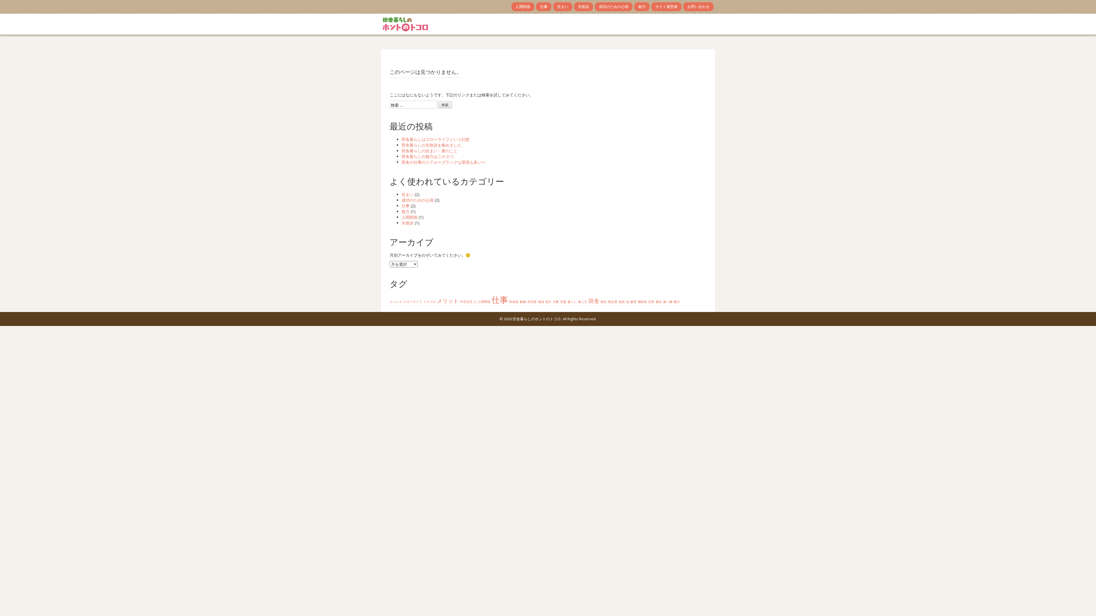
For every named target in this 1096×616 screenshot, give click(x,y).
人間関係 (522, 6)
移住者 (612, 302)
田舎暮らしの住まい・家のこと (430, 150)
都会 (659, 302)
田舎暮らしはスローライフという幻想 (436, 139)
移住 (604, 302)
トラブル (429, 302)
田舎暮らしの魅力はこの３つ (428, 156)
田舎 (594, 301)
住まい (562, 6)
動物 (523, 302)
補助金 (642, 302)
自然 (621, 302)
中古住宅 (466, 302)
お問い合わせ (698, 6)
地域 (541, 302)
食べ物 (667, 302)
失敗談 (583, 6)
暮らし (572, 302)
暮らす (582, 302)
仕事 (543, 6)
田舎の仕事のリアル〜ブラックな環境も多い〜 (443, 162)
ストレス (396, 302)
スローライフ (412, 302)
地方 (548, 302)
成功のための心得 (613, 6)
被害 (633, 302)
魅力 (642, 6)
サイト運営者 (666, 6)
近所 (651, 302)
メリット (448, 301)
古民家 (532, 302)
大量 (556, 302)
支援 (563, 302)
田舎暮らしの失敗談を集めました (432, 145)
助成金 (514, 302)
